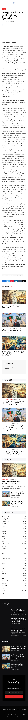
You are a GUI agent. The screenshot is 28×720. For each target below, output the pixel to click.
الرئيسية (4, 9)
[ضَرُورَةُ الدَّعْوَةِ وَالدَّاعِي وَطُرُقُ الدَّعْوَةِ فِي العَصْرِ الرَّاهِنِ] (14, 343)
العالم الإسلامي (5, 543)
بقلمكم (3, 563)
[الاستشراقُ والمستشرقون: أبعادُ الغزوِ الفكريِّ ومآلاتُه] (14, 297)
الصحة (3, 536)
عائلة (3, 578)
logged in (13, 367)
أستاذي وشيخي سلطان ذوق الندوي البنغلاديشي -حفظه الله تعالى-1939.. (18, 610)
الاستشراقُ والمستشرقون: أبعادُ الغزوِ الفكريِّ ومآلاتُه (13, 307)
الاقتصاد (4, 524)
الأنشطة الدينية (5, 521)
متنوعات (11, 714)
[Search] (25, 2)
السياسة (4, 531)
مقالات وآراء (4, 593)
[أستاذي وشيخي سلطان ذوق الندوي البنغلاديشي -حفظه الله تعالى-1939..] (6, 611)
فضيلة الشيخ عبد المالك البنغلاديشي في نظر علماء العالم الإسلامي (18, 619)
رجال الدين (4, 576)
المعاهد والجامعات (6, 558)
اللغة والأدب (4, 548)
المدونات (4, 551)
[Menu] (3, 2)
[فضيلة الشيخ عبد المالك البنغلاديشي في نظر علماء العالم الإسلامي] (6, 620)
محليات (4, 590)
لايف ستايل (4, 583)
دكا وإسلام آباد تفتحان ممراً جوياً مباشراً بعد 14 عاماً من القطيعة (12, 330)
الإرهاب (4, 275)
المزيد (3, 556)
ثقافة (3, 568)
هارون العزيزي (19, 275)
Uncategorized (5, 516)
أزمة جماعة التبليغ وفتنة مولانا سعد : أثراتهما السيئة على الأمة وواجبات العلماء (18, 631)
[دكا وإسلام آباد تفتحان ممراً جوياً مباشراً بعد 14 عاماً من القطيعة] (14, 320)
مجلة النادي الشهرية (6, 588)
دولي (3, 571)
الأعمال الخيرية (5, 519)
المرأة (3, 553)
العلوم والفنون (5, 546)
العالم (3, 541)
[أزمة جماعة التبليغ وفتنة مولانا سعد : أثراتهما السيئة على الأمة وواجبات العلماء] (6, 631)
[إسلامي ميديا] (14, 2)
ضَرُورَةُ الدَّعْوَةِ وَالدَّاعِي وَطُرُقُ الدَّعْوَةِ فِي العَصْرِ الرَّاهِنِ (13, 353)
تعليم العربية (4, 566)
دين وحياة (4, 573)
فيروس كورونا (5, 580)
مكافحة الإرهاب (11, 275)
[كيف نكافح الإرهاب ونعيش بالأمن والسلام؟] (14, 25)
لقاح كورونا (4, 585)
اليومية (3, 561)
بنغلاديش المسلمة (17, 716)
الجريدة (3, 526)
